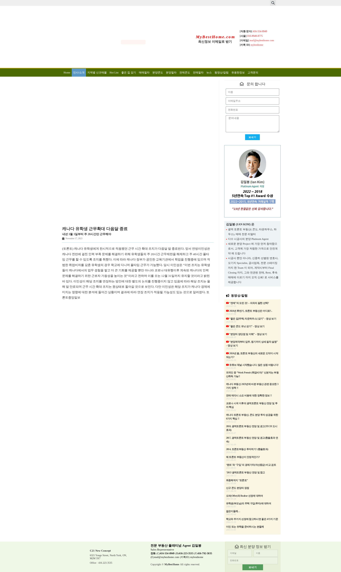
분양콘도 (157, 72)
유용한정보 (238, 72)
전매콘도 (184, 72)
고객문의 (253, 72)
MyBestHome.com (215, 37)
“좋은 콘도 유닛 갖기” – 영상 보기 (247, 326)
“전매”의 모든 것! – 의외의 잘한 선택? (249, 303)
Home (67, 72)
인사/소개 (79, 72)
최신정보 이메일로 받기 (215, 41)
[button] (273, 3)
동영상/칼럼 (222, 72)
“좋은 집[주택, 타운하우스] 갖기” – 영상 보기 (252, 318)
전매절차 (198, 72)
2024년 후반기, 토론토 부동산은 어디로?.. (250, 311)
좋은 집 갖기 (128, 72)
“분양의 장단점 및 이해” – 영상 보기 (248, 334)
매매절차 (144, 72)
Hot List (114, 72)
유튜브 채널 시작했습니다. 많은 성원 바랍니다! (253, 365)
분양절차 (171, 72)
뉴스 (209, 72)
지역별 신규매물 (97, 72)
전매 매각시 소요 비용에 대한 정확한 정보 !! (249, 395)
